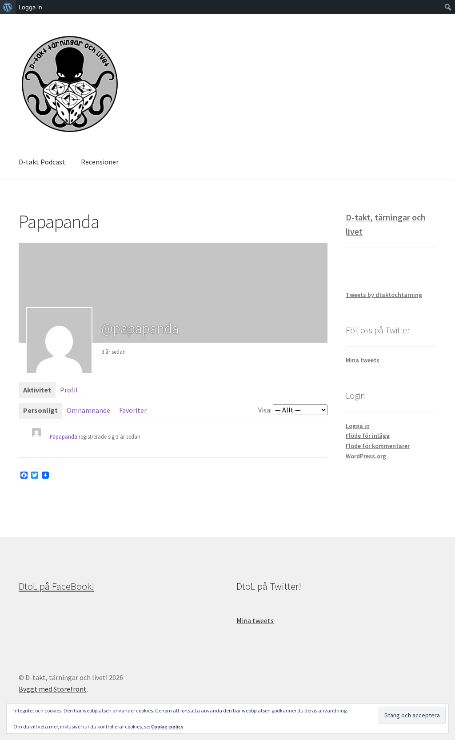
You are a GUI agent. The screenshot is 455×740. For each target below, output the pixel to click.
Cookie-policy (167, 726)
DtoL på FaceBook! (56, 586)
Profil (69, 389)
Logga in (358, 426)
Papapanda (63, 436)
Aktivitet (37, 389)
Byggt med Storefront (53, 688)
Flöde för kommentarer (378, 446)
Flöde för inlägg (368, 436)
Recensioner (100, 161)
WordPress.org (366, 456)
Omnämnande (88, 410)
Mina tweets (362, 360)
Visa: (264, 409)
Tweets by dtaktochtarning (384, 295)
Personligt (40, 410)
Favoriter (133, 410)
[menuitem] (8, 7)
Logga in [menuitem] (30, 7)
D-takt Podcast (42, 161)
